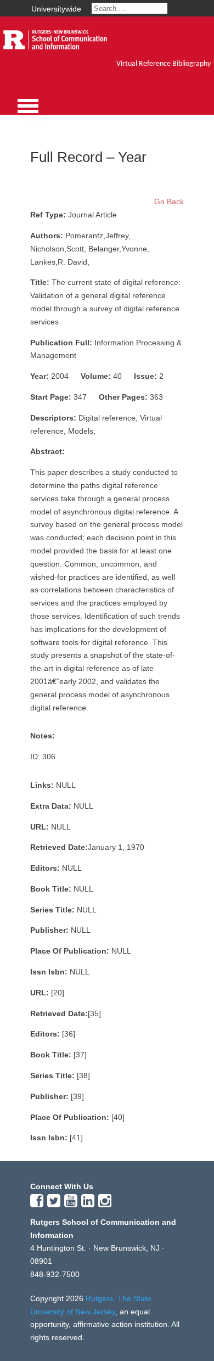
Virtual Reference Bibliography (163, 64)
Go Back (169, 201)
